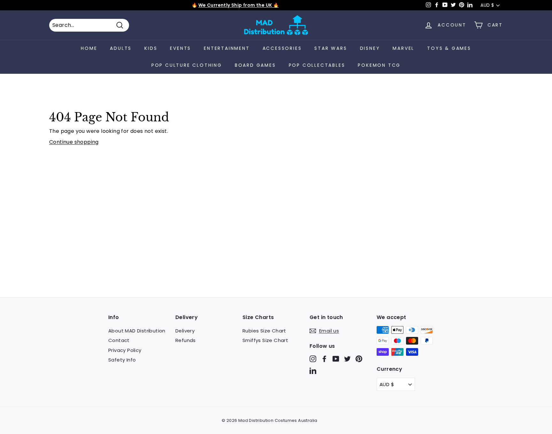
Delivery (185, 330)
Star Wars (330, 48)
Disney (370, 48)
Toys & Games (449, 48)
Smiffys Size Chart (265, 340)
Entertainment (226, 48)
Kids (150, 48)
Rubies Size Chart (264, 330)
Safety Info (122, 359)
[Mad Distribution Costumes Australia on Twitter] (347, 358)
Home (89, 48)
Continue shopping (74, 142)
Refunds (185, 340)
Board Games (255, 65)
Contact (119, 340)
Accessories (282, 48)
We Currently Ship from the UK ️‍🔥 (238, 5)
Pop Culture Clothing (186, 65)
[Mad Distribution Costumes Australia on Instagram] (313, 358)
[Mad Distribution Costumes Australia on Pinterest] (359, 358)
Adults (121, 48)
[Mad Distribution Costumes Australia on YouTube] (336, 358)
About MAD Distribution (136, 330)
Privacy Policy (125, 350)
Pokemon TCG (379, 65)
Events (180, 48)
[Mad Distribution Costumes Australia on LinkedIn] (313, 370)
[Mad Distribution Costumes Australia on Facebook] (324, 358)
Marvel (403, 48)
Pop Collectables (317, 65)
